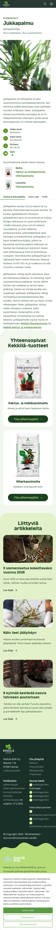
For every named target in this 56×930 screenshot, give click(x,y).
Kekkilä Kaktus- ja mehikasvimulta (22, 327)
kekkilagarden (40, 784)
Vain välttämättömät (28, 924)
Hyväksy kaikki (28, 910)
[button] (45, 4)
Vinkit (45, 196)
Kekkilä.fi (11, 3)
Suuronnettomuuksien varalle (20, 837)
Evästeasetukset (28, 917)
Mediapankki (36, 770)
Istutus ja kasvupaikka (14, 196)
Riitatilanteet (32, 834)
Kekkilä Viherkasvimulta (34, 323)
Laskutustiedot (11, 770)
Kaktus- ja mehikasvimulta (30, 171)
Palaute (33, 762)
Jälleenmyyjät (10, 784)
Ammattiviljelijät (12, 792)
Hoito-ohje (33, 196)
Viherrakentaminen (14, 788)
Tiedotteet (35, 774)
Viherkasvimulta (25, 175)
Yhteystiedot (36, 766)
